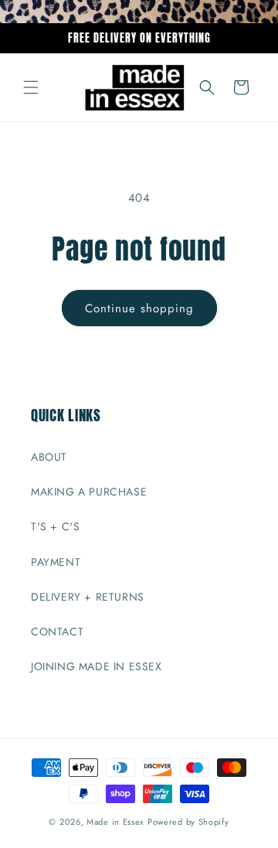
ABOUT (49, 457)
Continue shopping (139, 308)
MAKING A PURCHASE (89, 491)
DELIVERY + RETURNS (87, 596)
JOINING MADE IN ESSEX (96, 666)
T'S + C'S (55, 526)
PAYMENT (55, 562)
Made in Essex (115, 822)
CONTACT (57, 631)
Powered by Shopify (188, 822)
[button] (31, 87)
